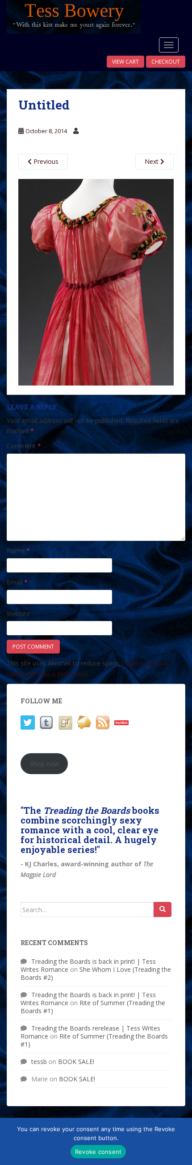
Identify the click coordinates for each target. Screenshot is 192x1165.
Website (18, 613)
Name (18, 550)
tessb (39, 1061)
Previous (45, 161)
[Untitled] (96, 281)
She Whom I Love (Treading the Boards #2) (96, 973)
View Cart (125, 61)
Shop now (44, 763)
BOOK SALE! (76, 1061)
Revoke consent (98, 1151)
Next (152, 161)
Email (17, 582)
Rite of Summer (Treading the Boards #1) (93, 1007)
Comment (24, 446)
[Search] (162, 909)
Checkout (165, 61)
